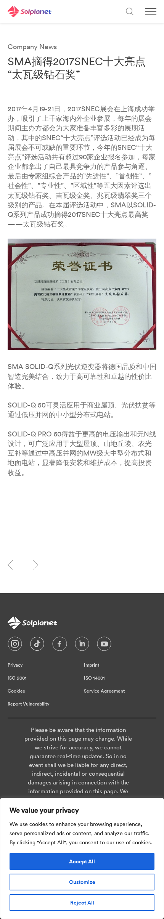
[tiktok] (37, 646)
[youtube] (104, 646)
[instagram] (15, 646)
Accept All (82, 861)
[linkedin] (82, 646)
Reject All (82, 902)
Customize (82, 882)
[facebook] (59, 646)
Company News (32, 46)
